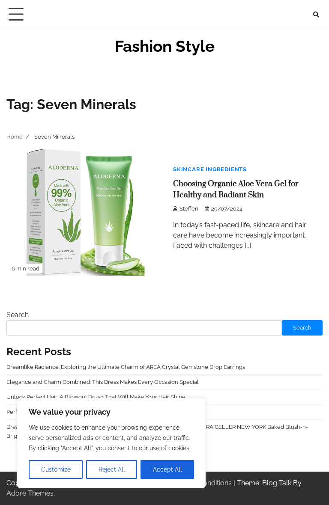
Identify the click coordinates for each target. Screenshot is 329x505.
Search (17, 315)
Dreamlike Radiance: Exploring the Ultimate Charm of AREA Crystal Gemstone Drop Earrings (125, 366)
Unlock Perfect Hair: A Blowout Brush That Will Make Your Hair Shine (95, 396)
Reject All (112, 469)
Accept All (167, 469)
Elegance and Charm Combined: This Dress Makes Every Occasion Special (102, 381)
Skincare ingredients (210, 169)
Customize (56, 469)
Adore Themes (30, 493)
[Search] (316, 14)
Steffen (188, 208)
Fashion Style (165, 46)
